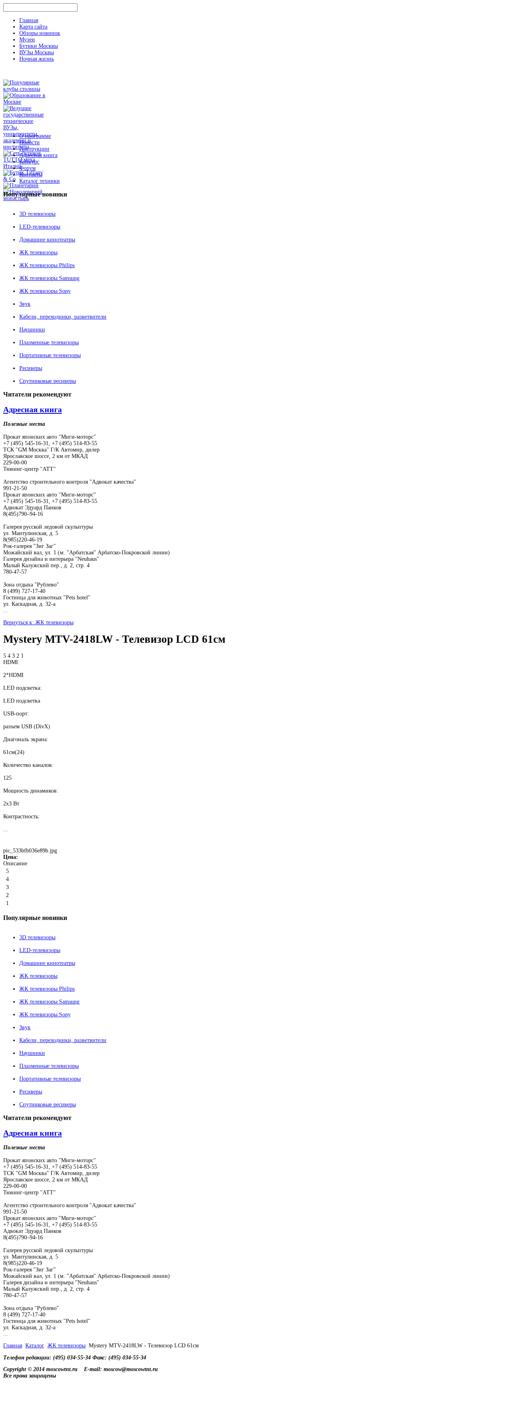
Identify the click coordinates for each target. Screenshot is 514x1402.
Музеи (27, 40)
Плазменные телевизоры (49, 342)
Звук (25, 304)
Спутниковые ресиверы (47, 381)
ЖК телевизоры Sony (45, 291)
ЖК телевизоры (38, 252)
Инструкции (34, 149)
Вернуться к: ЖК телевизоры (38, 622)
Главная (28, 20)
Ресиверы (30, 368)
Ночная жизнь (36, 59)
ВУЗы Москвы (36, 52)
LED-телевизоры (39, 227)
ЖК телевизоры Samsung (49, 278)
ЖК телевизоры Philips (47, 265)
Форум (27, 168)
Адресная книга (38, 155)
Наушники (32, 330)
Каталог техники (39, 181)
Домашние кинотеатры (47, 240)
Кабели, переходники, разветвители (62, 317)
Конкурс (29, 162)
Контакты (30, 175)
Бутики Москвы (38, 46)
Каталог (34, 1346)
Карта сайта (33, 27)
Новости (29, 142)
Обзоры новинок (39, 33)
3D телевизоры (37, 214)
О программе (35, 136)
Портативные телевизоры (50, 355)
